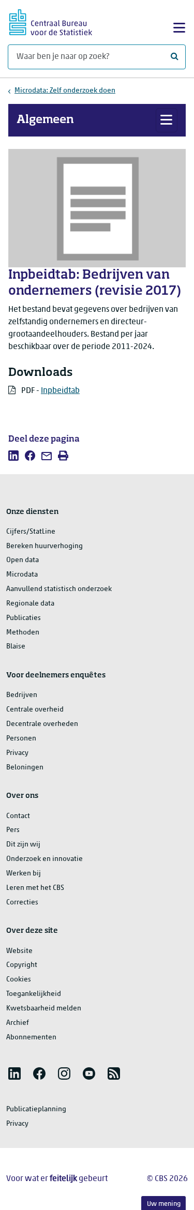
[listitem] (13, 455)
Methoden (22, 632)
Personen (21, 738)
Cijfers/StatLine (30, 531)
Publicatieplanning (36, 1109)
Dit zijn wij (23, 844)
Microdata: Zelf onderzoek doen (64, 90)
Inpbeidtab (60, 391)
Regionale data (30, 603)
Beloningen (24, 767)
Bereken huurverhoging (44, 546)
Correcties (22, 902)
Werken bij (23, 873)
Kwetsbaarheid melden (43, 1008)
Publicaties (23, 618)
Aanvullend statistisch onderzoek (59, 589)
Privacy (17, 753)
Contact (18, 816)
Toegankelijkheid (33, 994)
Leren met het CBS (35, 888)
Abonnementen (31, 1037)
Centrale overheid (35, 709)
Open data (22, 560)
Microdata (22, 574)
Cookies (18, 979)
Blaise (15, 646)
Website (19, 951)
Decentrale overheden (42, 724)
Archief (17, 1023)
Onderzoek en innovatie (44, 859)
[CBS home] (50, 20)
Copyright (21, 965)
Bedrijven (21, 695)
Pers (13, 830)
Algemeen (45, 120)
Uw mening (164, 1204)
